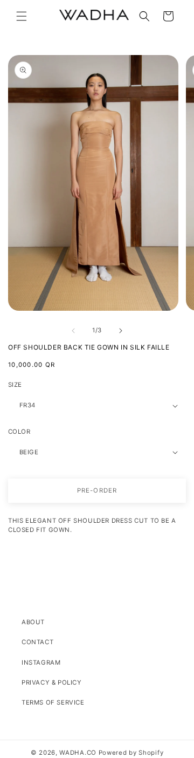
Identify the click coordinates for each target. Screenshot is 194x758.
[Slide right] (121, 331)
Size (15, 384)
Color (19, 431)
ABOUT (33, 622)
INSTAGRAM (41, 662)
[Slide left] (73, 331)
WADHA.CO (77, 752)
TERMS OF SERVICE (53, 702)
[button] (21, 16)
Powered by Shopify (131, 752)
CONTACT (37, 642)
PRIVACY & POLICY (52, 682)
